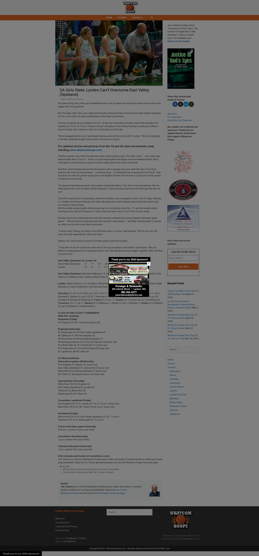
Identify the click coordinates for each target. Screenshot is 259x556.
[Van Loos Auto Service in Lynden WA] (129, 296)
